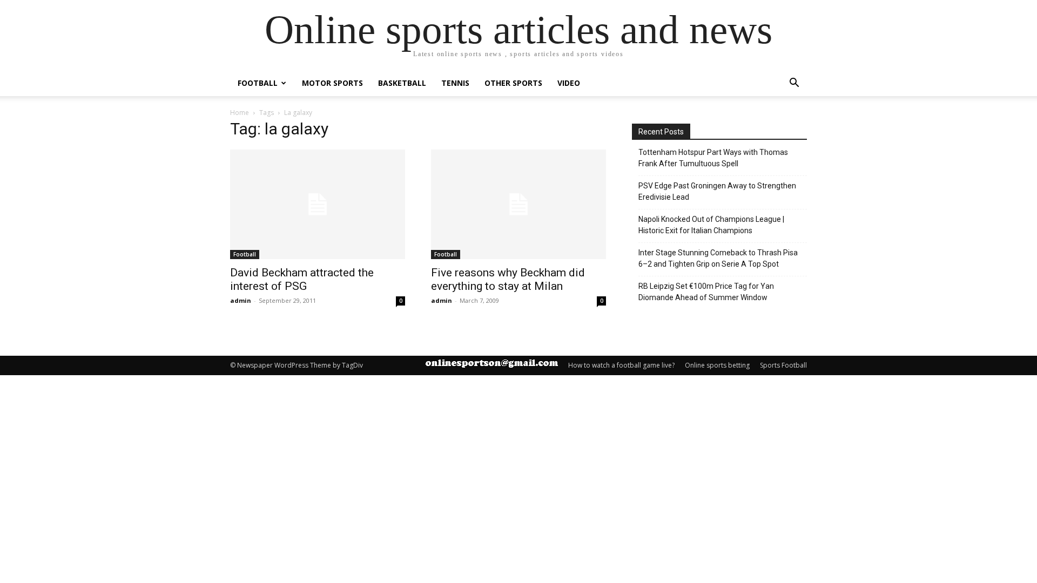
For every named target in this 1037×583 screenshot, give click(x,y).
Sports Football (783, 365)
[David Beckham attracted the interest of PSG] (317, 204)
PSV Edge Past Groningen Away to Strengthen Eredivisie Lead (717, 191)
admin (240, 300)
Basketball (402, 83)
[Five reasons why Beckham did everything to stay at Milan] (518, 204)
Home (239, 112)
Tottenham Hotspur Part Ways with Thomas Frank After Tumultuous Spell (713, 158)
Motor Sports (332, 83)
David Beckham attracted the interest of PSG (302, 279)
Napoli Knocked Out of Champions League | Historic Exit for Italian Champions (711, 225)
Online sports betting (717, 365)
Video (568, 83)
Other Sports (513, 83)
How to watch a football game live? (621, 365)
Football (258, 83)
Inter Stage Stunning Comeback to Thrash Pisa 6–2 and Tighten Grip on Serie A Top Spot (718, 258)
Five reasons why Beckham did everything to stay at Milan (508, 279)
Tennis (455, 83)
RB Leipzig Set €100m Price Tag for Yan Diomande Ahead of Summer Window (706, 292)
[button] (794, 84)
